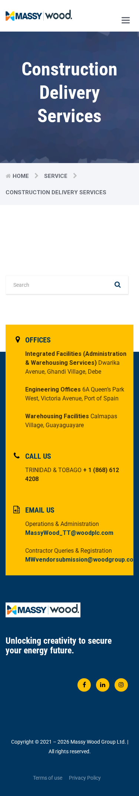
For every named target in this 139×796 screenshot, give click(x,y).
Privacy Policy (85, 778)
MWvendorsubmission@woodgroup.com (82, 559)
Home (21, 176)
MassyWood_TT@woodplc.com (69, 532)
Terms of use (47, 778)
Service (55, 176)
